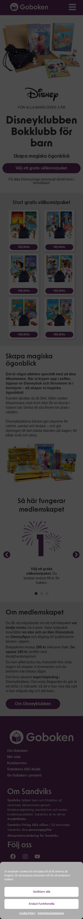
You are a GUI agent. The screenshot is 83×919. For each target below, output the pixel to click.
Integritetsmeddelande (51, 913)
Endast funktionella (41, 904)
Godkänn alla (41, 891)
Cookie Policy (27, 913)
